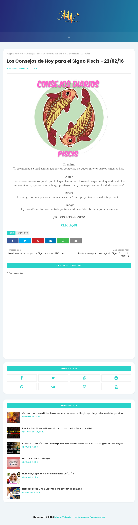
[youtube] (116, 386)
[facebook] (22, 378)
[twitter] (53, 378)
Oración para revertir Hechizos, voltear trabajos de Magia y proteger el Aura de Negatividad (73, 413)
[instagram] (85, 386)
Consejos (30, 53)
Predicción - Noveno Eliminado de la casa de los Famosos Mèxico (58, 428)
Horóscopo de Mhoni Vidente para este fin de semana (52, 488)
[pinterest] (22, 386)
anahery (13, 68)
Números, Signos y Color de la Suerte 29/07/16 (48, 473)
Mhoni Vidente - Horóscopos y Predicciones (79, 517)
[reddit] (116, 378)
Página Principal (15, 53)
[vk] (53, 386)
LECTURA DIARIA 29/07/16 (36, 458)
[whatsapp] (85, 378)
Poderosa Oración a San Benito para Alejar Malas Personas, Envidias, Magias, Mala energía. (72, 443)
